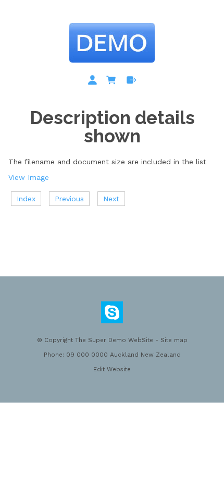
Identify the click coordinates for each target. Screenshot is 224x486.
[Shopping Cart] (113, 82)
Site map (174, 340)
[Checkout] (131, 82)
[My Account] (94, 82)
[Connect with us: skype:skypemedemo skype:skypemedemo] (112, 315)
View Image (28, 177)
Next (111, 199)
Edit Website (112, 369)
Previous (69, 199)
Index (26, 199)
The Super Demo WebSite (114, 340)
